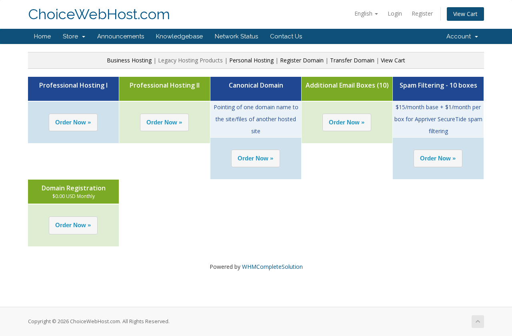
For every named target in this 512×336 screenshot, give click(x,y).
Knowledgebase (179, 36)
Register (422, 13)
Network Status (236, 36)
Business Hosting (130, 60)
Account (460, 36)
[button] (73, 122)
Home (42, 36)
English (364, 13)
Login (395, 13)
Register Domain (302, 60)
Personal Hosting (251, 60)
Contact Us (286, 36)
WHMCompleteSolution (272, 266)
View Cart (465, 14)
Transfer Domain (352, 60)
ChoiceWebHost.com (99, 14)
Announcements (120, 36)
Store (72, 36)
